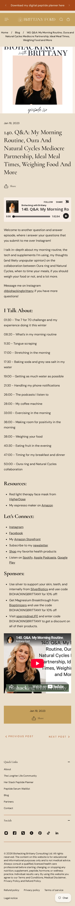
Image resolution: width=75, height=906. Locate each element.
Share (13, 186)
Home (4, 32)
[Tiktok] (48, 833)
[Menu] (7, 19)
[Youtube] (31, 833)
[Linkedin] (57, 833)
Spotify (27, 558)
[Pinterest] (40, 833)
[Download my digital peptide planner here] (37, 5)
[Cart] (68, 19)
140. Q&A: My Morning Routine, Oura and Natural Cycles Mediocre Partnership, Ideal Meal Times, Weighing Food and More (39, 36)
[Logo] (36, 19)
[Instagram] (6, 833)
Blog (17, 32)
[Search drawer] (61, 19)
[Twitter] (23, 833)
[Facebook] (14, 833)
